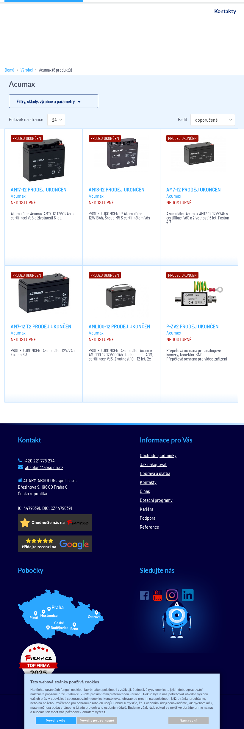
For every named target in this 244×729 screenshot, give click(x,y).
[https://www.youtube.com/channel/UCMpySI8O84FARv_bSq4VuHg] (157, 595)
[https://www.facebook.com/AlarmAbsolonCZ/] (144, 595)
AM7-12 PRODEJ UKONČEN (193, 189)
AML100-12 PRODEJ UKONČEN (119, 326)
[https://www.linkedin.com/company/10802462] (188, 595)
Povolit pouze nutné (97, 720)
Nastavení (188, 720)
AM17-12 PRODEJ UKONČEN (39, 189)
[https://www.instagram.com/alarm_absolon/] (172, 595)
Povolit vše (55, 720)
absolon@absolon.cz (44, 467)
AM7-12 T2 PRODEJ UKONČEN (41, 326)
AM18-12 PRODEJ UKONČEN (117, 189)
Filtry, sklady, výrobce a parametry (46, 101)
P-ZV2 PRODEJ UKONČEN (192, 326)
